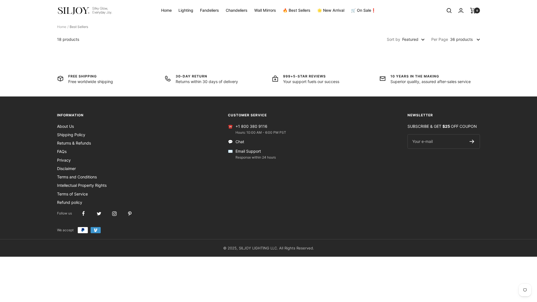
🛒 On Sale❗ (363, 10)
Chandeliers (237, 10)
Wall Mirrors (265, 10)
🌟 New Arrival (330, 10)
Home (166, 10)
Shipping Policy (71, 134)
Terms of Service (72, 194)
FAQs (62, 151)
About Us (65, 126)
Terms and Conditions (77, 176)
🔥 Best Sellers (296, 10)
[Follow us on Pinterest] (129, 213)
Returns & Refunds (74, 143)
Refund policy (69, 202)
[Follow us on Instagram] (114, 213)
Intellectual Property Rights (82, 185)
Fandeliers (209, 10)
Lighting (185, 10)
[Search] (449, 10)
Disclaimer (66, 168)
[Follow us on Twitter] (99, 213)
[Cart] (473, 10)
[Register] (472, 141)
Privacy (64, 160)
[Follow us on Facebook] (83, 213)
